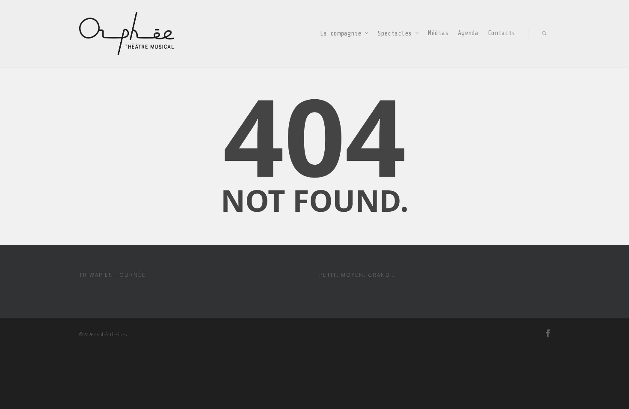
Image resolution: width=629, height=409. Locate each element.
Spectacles (394, 33)
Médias (438, 33)
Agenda (468, 33)
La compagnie (340, 33)
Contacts (501, 33)
